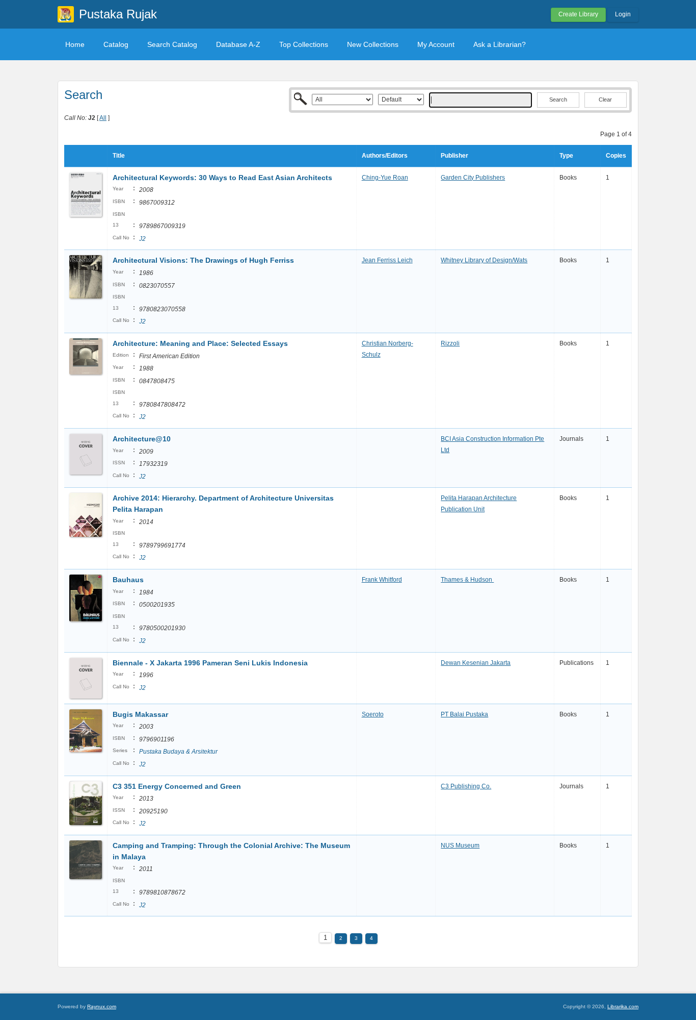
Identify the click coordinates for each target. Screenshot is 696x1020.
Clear (605, 99)
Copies (616, 155)
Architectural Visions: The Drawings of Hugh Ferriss (203, 260)
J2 (142, 238)
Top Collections (303, 44)
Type (566, 155)
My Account (435, 44)
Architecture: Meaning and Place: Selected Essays (200, 343)
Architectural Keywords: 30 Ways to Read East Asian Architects (222, 177)
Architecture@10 (142, 439)
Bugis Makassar (140, 714)
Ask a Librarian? (499, 44)
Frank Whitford (382, 579)
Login (623, 14)
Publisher (454, 155)
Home (75, 44)
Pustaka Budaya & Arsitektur (178, 751)
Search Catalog (172, 44)
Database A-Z (238, 44)
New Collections (372, 44)
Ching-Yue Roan (385, 177)
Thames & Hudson (467, 579)
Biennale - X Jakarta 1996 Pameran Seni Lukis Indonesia (210, 663)
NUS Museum (460, 845)
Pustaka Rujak (118, 14)
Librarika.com (622, 1006)
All (102, 117)
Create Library (578, 14)
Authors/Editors (385, 155)
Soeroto (373, 714)
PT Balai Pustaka (464, 714)
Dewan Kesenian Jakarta (476, 662)
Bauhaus (128, 580)
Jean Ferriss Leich (387, 260)
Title (119, 155)
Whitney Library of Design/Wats (484, 260)
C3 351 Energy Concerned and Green (177, 786)
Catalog (115, 44)
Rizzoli (450, 343)
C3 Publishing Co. (466, 786)
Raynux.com (101, 1006)
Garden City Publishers (473, 177)
